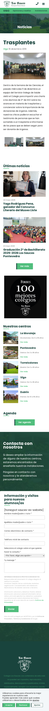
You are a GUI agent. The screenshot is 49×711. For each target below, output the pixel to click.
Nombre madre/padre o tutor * (18, 513)
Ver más (24, 266)
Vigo (6, 10)
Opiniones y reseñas (22, 11)
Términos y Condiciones (21, 619)
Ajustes (37, 705)
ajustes (36, 700)
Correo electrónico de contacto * (19, 531)
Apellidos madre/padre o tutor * (18, 522)
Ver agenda (24, 422)
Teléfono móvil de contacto (16, 539)
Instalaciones (41, 11)
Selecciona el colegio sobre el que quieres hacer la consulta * (23, 550)
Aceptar (9, 705)
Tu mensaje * (10, 560)
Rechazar (23, 705)
